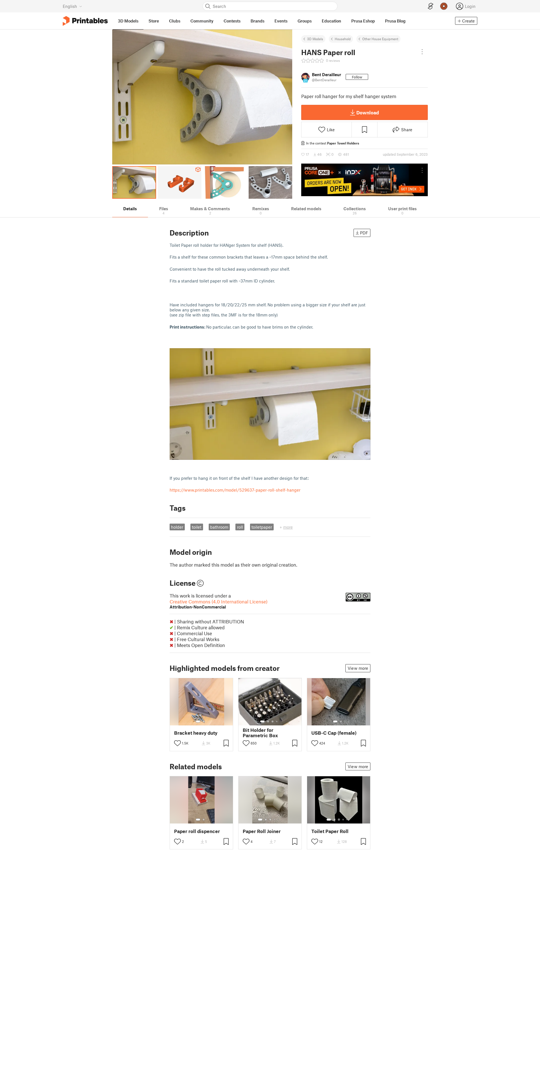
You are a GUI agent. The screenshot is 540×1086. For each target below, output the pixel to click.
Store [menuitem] (153, 20)
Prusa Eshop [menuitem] (363, 20)
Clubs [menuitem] (174, 20)
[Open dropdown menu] (422, 51)
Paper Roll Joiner (262, 831)
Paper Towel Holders (343, 143)
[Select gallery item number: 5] (279, 819)
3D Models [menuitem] (128, 20)
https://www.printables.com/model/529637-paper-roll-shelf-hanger (235, 489)
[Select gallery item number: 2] (203, 721)
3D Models (315, 39)
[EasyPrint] (430, 6)
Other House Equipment (380, 39)
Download (367, 112)
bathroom (219, 527)
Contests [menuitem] (232, 20)
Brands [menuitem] (257, 20)
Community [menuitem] (201, 20)
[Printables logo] (85, 21)
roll (240, 527)
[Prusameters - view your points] (443, 6)
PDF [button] (364, 232)
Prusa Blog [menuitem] (395, 20)
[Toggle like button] (177, 743)
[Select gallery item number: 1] (198, 721)
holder (177, 527)
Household (343, 39)
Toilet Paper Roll (329, 831)
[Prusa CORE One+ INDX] (364, 180)
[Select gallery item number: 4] (277, 721)
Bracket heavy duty (195, 733)
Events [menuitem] (280, 20)
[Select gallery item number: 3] (272, 721)
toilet (196, 527)
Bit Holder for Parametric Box (260, 732)
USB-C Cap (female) (334, 733)
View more (358, 668)
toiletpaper (261, 527)
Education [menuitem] (331, 20)
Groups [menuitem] (305, 20)
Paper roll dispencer (197, 831)
